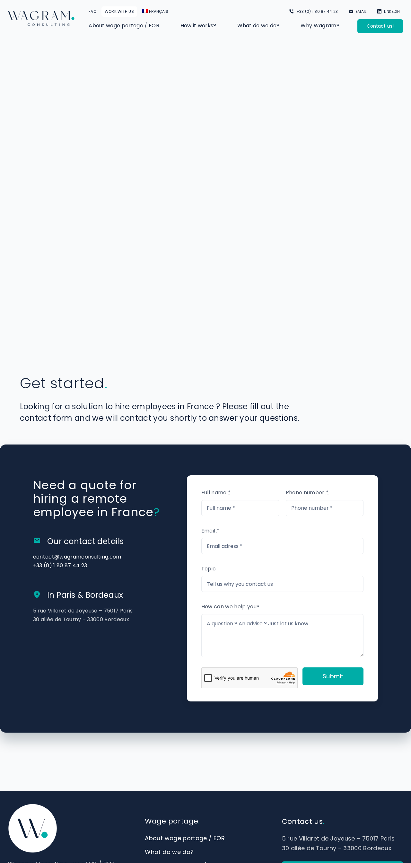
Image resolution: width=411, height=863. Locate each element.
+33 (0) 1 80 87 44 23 (60, 565)
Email (210, 530)
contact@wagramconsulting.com (77, 556)
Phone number (307, 492)
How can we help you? (230, 606)
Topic (208, 568)
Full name (216, 492)
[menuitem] (155, 11)
